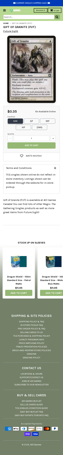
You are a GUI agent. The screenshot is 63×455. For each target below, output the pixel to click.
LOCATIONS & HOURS (31, 373)
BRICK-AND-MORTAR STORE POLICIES (31, 350)
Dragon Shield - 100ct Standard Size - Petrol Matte (19, 280)
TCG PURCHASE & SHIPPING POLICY (31, 336)
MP (47, 121)
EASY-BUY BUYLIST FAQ (31, 411)
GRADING (31, 354)
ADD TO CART (18, 292)
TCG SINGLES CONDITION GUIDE (31, 408)
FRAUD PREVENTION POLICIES (31, 346)
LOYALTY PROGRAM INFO (31, 339)
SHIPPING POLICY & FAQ (31, 321)
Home (6, 23)
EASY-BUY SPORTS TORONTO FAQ (31, 415)
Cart (56, 10)
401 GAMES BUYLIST (32, 401)
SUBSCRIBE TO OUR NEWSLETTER (31, 384)
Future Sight (10, 31)
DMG (39, 127)
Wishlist (40, 10)
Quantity (10, 134)
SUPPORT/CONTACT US (31, 377)
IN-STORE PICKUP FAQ (31, 325)
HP (23, 127)
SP (31, 121)
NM (15, 121)
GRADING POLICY (31, 357)
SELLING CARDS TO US (31, 332)
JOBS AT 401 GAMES (31, 381)
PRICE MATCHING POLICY (31, 343)
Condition (11, 117)
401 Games (35, 444)
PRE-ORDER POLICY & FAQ (31, 328)
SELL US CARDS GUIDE (31, 404)
